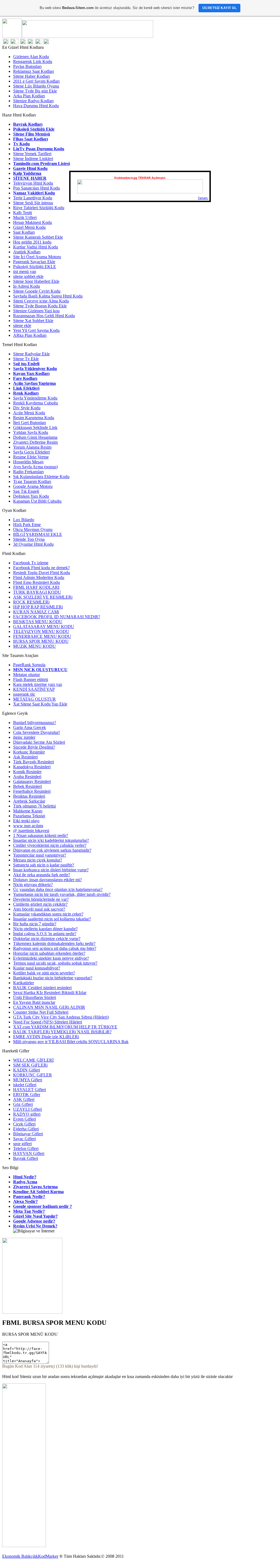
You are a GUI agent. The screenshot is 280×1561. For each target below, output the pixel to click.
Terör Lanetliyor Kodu (32, 198)
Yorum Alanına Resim (32, 447)
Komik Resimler (27, 771)
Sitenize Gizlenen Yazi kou (36, 310)
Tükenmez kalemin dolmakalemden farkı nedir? (54, 943)
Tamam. (203, 198)
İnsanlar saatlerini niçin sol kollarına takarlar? (52, 919)
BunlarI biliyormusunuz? (34, 722)
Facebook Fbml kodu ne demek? (41, 567)
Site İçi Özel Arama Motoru (37, 256)
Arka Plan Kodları (29, 96)
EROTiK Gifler (26, 1094)
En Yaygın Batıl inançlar (34, 1002)
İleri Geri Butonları (29, 422)
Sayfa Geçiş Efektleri (31, 452)
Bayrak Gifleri (25, 1158)
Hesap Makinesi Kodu (32, 222)
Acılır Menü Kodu (29, 412)
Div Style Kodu (26, 408)
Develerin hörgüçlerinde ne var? (41, 899)
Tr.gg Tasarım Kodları (32, 481)
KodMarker (48, 1556)
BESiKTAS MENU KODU (37, 621)
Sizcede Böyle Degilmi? (34, 747)
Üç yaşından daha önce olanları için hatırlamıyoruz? (58, 889)
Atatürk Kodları (26, 252)
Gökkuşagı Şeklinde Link (35, 427)
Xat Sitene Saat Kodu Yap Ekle (40, 704)
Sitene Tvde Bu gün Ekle (35, 91)
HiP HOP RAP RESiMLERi (38, 607)
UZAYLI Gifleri (27, 1109)
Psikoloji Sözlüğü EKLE (34, 266)
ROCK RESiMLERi (31, 602)
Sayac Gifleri (24, 1138)
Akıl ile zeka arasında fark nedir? (41, 874)
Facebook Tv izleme (30, 562)
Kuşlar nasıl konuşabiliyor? (36, 968)
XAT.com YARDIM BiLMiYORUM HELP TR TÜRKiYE (65, 1027)
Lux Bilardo (23, 519)
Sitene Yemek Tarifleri (32, 153)
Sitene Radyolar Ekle (31, 354)
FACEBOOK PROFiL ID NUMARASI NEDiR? (56, 616)
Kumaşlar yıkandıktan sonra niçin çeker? (48, 914)
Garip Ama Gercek (29, 727)
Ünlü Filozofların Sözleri (34, 997)
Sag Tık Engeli (26, 491)
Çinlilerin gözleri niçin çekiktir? (40, 904)
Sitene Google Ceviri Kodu (36, 291)
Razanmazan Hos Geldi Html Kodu (44, 315)
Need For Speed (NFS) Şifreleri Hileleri (47, 1022)
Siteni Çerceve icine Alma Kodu (41, 301)
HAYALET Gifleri (29, 1089)
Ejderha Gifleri (26, 1129)
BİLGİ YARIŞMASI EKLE (37, 534)
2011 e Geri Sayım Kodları (36, 81)
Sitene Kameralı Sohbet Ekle (38, 237)
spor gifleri (22, 1143)
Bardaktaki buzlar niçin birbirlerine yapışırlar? (52, 977)
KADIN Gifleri (26, 1070)
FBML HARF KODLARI (36, 587)
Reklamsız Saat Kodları (33, 71)
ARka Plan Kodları (29, 335)
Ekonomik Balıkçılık (20, 1556)
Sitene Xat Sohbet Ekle (33, 320)
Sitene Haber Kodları (31, 76)
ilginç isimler (24, 737)
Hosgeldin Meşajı (28, 462)
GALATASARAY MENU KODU (43, 626)
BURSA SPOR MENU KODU (41, 641)
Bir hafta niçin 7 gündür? (34, 923)
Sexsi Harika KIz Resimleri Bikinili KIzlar (49, 992)
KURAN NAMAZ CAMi (36, 612)
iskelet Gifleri (24, 1084)
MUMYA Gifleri (27, 1079)
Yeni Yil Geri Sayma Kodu (36, 330)
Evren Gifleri (24, 1119)
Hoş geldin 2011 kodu (32, 242)
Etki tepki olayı (26, 820)
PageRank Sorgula (29, 664)
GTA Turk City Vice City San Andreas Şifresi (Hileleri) (61, 1017)
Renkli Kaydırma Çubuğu (35, 403)
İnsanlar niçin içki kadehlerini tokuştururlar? (51, 840)
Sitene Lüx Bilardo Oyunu (36, 86)
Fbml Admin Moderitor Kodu (38, 577)
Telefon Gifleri (26, 1148)
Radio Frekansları (28, 471)
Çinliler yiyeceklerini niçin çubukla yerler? (49, 845)
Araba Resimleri (27, 776)
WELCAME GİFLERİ (33, 1060)
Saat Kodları (24, 232)
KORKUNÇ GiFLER (32, 1075)
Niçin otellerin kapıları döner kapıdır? (45, 928)
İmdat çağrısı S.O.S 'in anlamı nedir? (44, 933)
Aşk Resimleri (25, 757)
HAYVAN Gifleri (28, 1153)
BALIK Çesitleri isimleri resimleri (42, 987)
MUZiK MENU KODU (34, 646)
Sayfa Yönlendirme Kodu (35, 398)
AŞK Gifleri (23, 1099)
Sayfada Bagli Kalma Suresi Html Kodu (48, 296)
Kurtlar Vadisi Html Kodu (35, 247)
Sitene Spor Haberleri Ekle (36, 281)
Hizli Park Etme (27, 524)
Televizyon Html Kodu (33, 183)
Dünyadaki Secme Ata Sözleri (39, 742)
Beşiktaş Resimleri (29, 796)
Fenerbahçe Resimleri (32, 791)
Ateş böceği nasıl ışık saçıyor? (39, 909)
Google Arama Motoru (32, 486)
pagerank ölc (24, 694)
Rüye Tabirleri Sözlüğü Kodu (38, 207)
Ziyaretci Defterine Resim (35, 442)
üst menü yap (24, 271)
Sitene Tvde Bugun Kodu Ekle (40, 306)
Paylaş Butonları (27, 66)
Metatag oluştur (26, 674)
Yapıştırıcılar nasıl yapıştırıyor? (39, 855)
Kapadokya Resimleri (32, 766)
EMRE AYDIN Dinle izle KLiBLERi (46, 1036)
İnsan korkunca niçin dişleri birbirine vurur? (51, 869)
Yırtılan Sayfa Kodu (30, 432)
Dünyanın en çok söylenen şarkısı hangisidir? (52, 850)
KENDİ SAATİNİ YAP (34, 689)
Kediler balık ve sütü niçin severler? (44, 973)
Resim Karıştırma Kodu (33, 417)
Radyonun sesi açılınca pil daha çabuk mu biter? (54, 948)
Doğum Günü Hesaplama (35, 437)
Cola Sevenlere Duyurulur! (36, 732)
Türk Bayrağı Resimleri (33, 762)
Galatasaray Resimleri (32, 781)
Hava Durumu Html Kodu (36, 105)
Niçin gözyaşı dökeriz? (33, 884)
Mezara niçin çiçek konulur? (37, 860)
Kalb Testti (22, 212)
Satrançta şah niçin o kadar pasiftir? (43, 865)
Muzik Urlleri (25, 217)
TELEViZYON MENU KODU (41, 631)
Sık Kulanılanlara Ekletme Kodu (41, 476)
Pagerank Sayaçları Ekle (34, 261)
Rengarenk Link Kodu (32, 61)
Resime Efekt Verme (31, 457)
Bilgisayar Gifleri (28, 1133)
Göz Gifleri (23, 1104)
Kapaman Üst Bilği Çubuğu (37, 501)
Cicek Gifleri (24, 1124)
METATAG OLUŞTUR (34, 699)
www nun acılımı (28, 825)
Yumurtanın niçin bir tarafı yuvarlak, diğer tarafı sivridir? (61, 894)
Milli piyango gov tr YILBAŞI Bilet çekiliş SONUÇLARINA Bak (71, 1041)
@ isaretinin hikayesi (31, 830)
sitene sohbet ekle (28, 276)
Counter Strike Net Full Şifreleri (40, 1012)
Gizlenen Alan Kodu (31, 56)
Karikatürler (23, 982)
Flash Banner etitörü (30, 679)
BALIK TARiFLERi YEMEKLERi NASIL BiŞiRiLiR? (62, 1031)
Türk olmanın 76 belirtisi (34, 806)
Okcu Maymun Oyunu (32, 529)
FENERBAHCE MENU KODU (42, 636)
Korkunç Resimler (29, 752)
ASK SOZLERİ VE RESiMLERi (42, 597)
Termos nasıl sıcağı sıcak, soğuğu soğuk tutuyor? (55, 963)
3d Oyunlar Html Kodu (33, 544)
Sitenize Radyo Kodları (33, 100)
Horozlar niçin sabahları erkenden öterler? (49, 953)
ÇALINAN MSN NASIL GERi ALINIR (49, 1007)
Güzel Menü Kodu (29, 227)
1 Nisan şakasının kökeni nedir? (40, 835)
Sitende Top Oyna (29, 539)
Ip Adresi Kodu (26, 286)
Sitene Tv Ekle (26, 358)
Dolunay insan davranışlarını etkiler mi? (47, 879)
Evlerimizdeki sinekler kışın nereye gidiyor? (51, 958)
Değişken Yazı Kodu (31, 496)
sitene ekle (22, 325)
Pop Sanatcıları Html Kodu (36, 188)
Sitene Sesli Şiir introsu (33, 202)
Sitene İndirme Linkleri (33, 158)
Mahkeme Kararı (27, 811)
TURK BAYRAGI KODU (37, 592)
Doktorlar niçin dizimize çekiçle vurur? (46, 938)
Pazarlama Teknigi (29, 815)
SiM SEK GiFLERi (30, 1065)
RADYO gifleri (26, 1114)
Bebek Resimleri (27, 786)
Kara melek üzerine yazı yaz (37, 684)
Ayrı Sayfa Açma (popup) (35, 466)
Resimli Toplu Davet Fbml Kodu (41, 572)
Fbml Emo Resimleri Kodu (36, 582)
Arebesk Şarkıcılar (29, 801)
